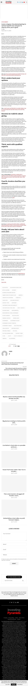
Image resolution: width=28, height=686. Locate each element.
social (3, 335)
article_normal (5, 290)
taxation (4, 338)
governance (5, 320)
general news (16, 318)
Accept (13, 684)
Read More (20, 684)
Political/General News (7, 333)
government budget (14, 320)
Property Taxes (19, 333)
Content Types (5, 302)
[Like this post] (11, 346)
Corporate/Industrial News (8, 307)
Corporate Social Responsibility (9, 305)
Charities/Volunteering (7, 297)
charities (20, 295)
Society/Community (18, 335)
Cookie (16, 617)
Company (5, 617)
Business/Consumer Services (8, 292)
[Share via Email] (18, 346)
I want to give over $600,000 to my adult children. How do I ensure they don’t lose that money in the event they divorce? (13, 109)
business (14, 290)
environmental (15, 310)
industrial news (18, 325)
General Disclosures (12, 619)
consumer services (14, 300)
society (9, 335)
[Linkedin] (22, 2)
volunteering (12, 338)
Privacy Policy (11, 617)
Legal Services (5, 328)
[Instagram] (20, 2)
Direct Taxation (20, 307)
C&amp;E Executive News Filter (9, 295)
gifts (13, 197)
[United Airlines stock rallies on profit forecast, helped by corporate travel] (14, 508)
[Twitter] (19, 2)
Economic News (5, 310)
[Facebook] (17, 2)
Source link (3, 282)
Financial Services (6, 318)
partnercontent (15, 328)
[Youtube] (24, 2)
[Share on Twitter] (15, 346)
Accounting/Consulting (15, 287)
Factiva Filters (15, 315)
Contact (18, 619)
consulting (5, 300)
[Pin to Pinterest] (17, 346)
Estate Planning (6, 315)
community (18, 297)
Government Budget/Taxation (9, 323)
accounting (5, 287)
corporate (14, 302)
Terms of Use (21, 617)
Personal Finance (6, 330)
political (15, 330)
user (4, 29)
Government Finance (7, 325)
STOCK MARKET (4, 22)
